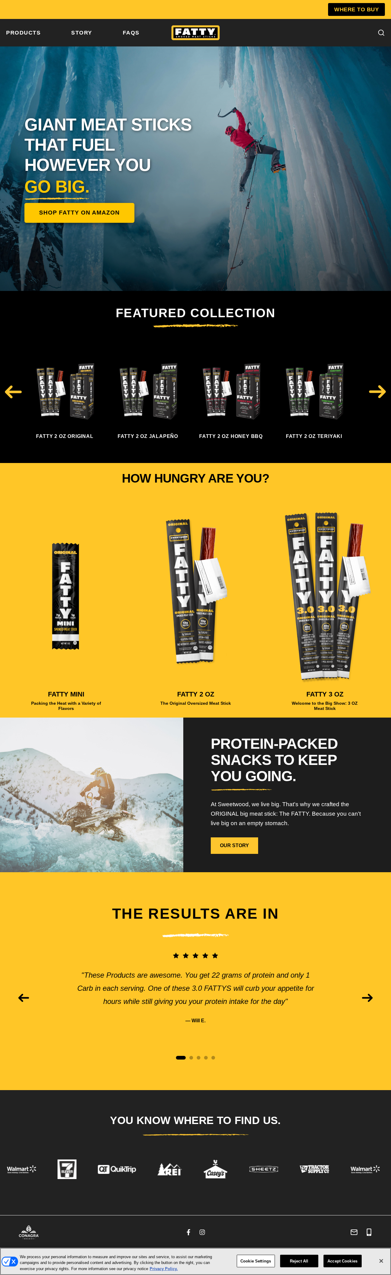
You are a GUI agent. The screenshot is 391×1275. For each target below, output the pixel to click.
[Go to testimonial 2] (191, 1058)
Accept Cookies (342, 1260)
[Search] (381, 32)
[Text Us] (369, 1232)
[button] (13, 391)
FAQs (131, 33)
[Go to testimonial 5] (213, 1058)
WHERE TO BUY (356, 9)
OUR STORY (234, 845)
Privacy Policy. (164, 1268)
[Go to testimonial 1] (181, 1058)
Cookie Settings (255, 1260)
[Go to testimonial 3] (198, 1058)
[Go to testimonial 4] (206, 1058)
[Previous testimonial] (23, 998)
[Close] (381, 1261)
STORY (81, 33)
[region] (195, 1261)
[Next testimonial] (367, 998)
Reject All (299, 1260)
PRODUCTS (23, 33)
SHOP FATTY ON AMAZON (79, 212)
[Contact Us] (354, 1232)
